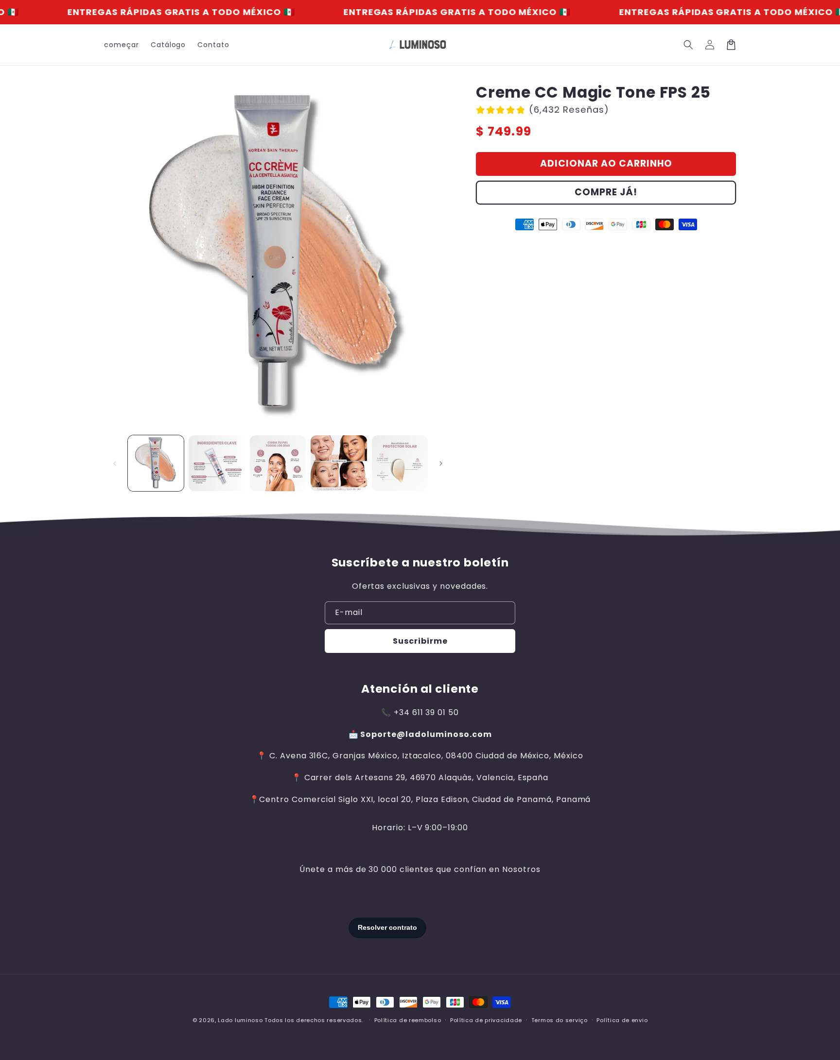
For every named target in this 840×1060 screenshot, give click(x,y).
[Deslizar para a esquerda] (114, 463)
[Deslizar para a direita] (441, 463)
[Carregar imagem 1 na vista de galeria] (156, 463)
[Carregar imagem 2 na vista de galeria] (217, 463)
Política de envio (622, 1020)
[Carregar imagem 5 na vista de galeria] (400, 463)
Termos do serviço (559, 1020)
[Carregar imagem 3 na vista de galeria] (278, 463)
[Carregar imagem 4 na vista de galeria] (339, 463)
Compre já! (606, 192)
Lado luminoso (240, 1020)
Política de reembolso (407, 1020)
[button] (688, 44)
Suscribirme (420, 641)
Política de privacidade (486, 1020)
